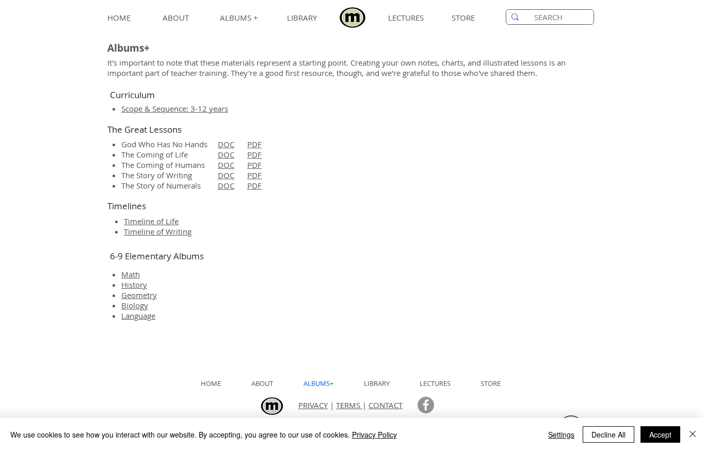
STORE (463, 17)
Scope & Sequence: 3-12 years (174, 108)
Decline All (608, 434)
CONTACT (385, 405)
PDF (254, 144)
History (134, 284)
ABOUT (176, 17)
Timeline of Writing (157, 231)
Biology (134, 305)
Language (138, 315)
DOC (226, 144)
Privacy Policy (374, 434)
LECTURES (406, 17)
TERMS (349, 405)
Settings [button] (561, 434)
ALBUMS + (239, 17)
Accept (660, 434)
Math (130, 274)
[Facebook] (426, 405)
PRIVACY (313, 405)
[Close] (692, 434)
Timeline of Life (151, 221)
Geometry (139, 295)
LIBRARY (302, 17)
